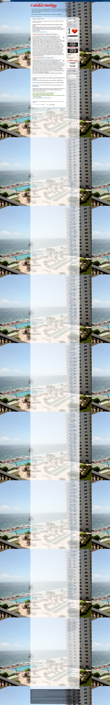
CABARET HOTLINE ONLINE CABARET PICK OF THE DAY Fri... (73, 255)
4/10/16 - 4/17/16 (73, 161)
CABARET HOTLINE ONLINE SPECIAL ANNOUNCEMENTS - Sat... (73, 198)
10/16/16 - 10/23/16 (73, 104)
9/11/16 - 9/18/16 (73, 116)
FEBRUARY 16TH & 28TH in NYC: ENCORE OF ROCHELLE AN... (73, 325)
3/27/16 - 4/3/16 (73, 165)
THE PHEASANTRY (36, 80)
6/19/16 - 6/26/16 (73, 140)
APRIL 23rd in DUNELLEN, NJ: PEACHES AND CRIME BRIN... (73, 207)
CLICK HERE (71, 626)
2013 (70, 572)
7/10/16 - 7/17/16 (73, 134)
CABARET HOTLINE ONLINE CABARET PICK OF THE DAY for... (73, 232)
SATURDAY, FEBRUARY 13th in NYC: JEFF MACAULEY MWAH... (73, 464)
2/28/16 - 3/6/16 (73, 174)
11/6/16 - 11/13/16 (73, 99)
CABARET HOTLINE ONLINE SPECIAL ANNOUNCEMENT (73, 236)
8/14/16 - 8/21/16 (73, 124)
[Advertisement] (73, 637)
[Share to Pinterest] (54, 104)
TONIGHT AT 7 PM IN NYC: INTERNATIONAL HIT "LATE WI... (74, 523)
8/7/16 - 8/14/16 (73, 126)
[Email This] (49, 104)
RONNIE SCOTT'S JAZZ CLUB (38, 85)
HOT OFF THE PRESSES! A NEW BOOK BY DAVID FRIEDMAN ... (73, 374)
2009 (70, 578)
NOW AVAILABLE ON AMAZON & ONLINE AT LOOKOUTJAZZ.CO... (73, 506)
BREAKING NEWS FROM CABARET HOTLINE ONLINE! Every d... (73, 528)
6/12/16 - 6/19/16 (73, 142)
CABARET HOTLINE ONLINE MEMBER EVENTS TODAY (73, 309)
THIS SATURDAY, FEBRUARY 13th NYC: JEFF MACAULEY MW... (73, 333)
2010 (70, 576)
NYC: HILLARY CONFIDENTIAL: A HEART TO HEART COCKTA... (73, 211)
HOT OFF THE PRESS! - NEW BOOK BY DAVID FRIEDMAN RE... (73, 442)
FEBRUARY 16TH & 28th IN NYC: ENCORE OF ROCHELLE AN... (73, 455)
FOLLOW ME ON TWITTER (71, 613)
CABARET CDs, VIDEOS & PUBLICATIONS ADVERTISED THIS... (73, 184)
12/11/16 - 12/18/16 (73, 87)
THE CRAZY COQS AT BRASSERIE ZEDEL (49, 61)
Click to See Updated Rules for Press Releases (41, 97)
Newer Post (35, 109)
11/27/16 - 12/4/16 (73, 92)
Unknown (70, 24)
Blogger (69, 702)
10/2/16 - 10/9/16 (73, 109)
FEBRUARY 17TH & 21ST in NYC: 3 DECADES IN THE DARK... (73, 396)
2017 (70, 82)
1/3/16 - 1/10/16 (73, 567)
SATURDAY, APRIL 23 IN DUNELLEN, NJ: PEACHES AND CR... (73, 263)
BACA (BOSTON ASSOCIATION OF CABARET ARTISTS (71, 585)
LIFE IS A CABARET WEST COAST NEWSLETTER (72, 616)
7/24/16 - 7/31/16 (73, 129)
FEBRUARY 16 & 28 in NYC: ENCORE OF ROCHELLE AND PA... (73, 515)
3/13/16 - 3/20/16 (73, 169)
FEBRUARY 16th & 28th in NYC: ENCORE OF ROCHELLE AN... (73, 392)
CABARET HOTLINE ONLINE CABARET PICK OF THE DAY (73, 312)
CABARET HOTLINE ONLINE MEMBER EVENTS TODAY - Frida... (73, 259)
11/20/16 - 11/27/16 (73, 94)
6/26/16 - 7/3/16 (73, 138)
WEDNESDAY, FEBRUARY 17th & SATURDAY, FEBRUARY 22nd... (73, 460)
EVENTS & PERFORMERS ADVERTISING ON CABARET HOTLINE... (73, 189)
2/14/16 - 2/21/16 (73, 178)
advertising (51, 11)
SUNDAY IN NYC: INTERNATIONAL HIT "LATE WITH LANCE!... (73, 224)
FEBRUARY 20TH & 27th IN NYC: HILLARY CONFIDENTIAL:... (73, 451)
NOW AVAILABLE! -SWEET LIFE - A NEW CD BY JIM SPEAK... (73, 378)
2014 (70, 570)
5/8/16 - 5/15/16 (73, 152)
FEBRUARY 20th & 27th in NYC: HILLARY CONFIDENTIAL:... (73, 267)
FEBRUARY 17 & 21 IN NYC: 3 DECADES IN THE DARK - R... (73, 519)
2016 (70, 83)
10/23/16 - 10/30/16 (73, 101)
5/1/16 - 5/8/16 (72, 155)
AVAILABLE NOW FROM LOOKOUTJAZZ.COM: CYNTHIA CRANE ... (73, 383)
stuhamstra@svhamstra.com (51, 29)
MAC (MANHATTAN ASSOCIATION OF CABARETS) (71, 594)
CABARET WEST (71, 587)
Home (48, 109)
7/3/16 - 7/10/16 (73, 137)
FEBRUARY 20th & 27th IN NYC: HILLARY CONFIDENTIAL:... (73, 388)
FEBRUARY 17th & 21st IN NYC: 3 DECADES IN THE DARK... (73, 276)
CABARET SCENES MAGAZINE (71, 607)
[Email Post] (47, 104)
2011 (70, 575)
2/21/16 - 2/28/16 (73, 175)
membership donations (59, 11)
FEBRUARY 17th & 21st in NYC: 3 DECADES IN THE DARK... (73, 219)
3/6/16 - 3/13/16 (73, 171)
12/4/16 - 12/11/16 (73, 89)
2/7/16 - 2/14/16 (73, 180)
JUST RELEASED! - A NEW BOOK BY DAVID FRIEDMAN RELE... (73, 501)
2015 (70, 569)
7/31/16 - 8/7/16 (73, 128)
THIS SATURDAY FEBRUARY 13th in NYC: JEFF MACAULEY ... (73, 280)
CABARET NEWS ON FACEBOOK (71, 668)
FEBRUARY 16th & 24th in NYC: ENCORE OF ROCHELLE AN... (73, 215)
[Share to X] (51, 104)
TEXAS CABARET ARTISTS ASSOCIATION (72, 599)
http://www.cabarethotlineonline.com (39, 31)
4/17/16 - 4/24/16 (73, 159)
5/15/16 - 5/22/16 (73, 150)
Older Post (62, 109)
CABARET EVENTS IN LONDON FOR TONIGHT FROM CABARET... (73, 202)
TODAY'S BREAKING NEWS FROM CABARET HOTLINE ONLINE (73, 370)
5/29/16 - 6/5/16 (73, 146)
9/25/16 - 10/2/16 (73, 111)
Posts (70, 75)
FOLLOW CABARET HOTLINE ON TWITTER (72, 611)
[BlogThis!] (50, 104)
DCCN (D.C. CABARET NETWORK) (72, 591)
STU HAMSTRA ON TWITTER (71, 678)
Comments (71, 77)
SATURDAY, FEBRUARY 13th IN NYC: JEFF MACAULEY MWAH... (74, 401)
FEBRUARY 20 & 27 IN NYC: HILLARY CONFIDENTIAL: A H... (73, 511)
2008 (70, 579)
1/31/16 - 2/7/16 (73, 558)
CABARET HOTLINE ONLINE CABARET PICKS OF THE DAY (73, 548)
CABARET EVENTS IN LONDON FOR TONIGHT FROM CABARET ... (73, 250)
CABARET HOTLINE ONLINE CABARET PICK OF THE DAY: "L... (73, 497)
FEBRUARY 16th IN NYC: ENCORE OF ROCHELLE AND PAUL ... (73, 272)
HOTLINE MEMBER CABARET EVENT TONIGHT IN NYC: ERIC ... (73, 411)
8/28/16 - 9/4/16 (73, 120)
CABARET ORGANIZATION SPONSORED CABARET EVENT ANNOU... (73, 305)
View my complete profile (72, 25)
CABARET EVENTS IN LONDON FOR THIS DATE (73, 493)
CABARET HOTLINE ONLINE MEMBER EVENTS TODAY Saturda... (73, 194)
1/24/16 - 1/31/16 (73, 560)
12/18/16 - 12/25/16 (73, 84)
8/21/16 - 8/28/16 (73, 121)
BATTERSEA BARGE (36, 82)
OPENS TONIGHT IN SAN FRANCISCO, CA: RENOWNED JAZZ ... (73, 290)
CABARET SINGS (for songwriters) (72, 609)
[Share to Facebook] (52, 104)
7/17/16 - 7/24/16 (73, 132)
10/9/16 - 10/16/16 (73, 106)
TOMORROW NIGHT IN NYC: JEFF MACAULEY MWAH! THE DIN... (73, 228)
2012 (70, 573)
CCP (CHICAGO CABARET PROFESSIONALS (72, 589)
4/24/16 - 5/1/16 (73, 156)
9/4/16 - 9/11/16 (73, 118)
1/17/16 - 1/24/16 (73, 562)
